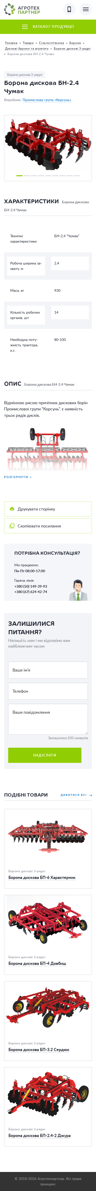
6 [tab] (55, 175)
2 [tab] (27, 175)
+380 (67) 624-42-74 (30, 592)
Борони (75, 43)
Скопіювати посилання (39, 526)
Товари (28, 43)
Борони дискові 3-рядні (72, 48)
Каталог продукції (53, 27)
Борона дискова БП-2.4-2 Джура (35, 1070)
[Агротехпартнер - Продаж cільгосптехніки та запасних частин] (22, 9)
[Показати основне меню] (86, 9)
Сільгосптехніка (51, 43)
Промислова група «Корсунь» (47, 100)
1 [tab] (19, 175)
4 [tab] (41, 175)
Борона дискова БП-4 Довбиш (33, 898)
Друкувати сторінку (36, 509)
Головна (11, 43)
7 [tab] (62, 175)
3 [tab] (34, 175)
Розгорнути (16, 477)
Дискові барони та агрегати (27, 48)
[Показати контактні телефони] (69, 9)
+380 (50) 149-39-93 (30, 586)
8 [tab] (70, 175)
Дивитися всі (74, 794)
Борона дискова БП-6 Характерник (37, 812)
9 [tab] (77, 175)
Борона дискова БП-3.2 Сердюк (34, 984)
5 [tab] (48, 175)
